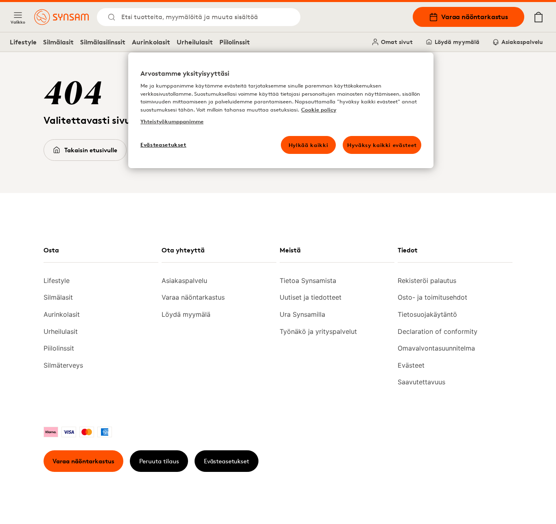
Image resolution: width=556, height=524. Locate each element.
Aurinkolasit (151, 42)
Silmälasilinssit (102, 42)
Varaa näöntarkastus (474, 17)
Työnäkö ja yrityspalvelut (318, 331)
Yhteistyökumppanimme (172, 121)
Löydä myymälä (457, 41)
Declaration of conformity (437, 331)
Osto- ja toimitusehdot (432, 297)
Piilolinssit (234, 42)
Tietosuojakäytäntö (427, 314)
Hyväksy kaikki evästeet (382, 145)
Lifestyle (23, 42)
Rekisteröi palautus (427, 280)
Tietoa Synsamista (308, 280)
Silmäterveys (63, 365)
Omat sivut (397, 41)
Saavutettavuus (421, 382)
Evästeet (411, 365)
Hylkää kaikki (308, 145)
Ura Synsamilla (302, 314)
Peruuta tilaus (159, 461)
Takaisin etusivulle (90, 150)
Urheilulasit (195, 42)
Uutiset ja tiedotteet (310, 297)
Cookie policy (318, 109)
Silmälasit (58, 42)
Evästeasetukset (226, 461)
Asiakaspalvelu (522, 41)
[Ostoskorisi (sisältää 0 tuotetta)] (538, 17)
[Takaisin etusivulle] (61, 17)
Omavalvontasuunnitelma (436, 348)
